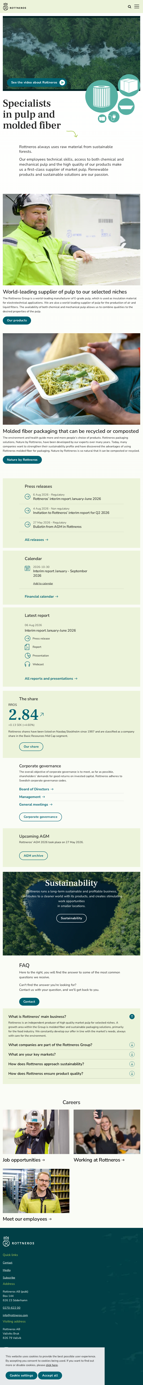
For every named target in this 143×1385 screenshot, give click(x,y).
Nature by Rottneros (22, 460)
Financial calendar (39, 596)
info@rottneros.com (15, 1315)
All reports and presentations (49, 678)
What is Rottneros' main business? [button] (37, 1016)
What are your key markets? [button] (31, 1054)
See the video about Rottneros (34, 82)
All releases (34, 540)
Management (30, 797)
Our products (17, 320)
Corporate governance (40, 817)
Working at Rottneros (97, 1160)
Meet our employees (25, 1219)
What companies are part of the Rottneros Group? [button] (50, 1044)
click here (52, 1365)
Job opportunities (21, 1160)
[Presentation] (28, 656)
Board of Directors (34, 789)
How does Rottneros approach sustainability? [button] (46, 1064)
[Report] (27, 647)
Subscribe (9, 1278)
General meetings (33, 804)
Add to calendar (43, 583)
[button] (138, 6)
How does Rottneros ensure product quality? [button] (45, 1073)
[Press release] (27, 638)
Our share (31, 746)
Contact (29, 1002)
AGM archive (33, 856)
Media (6, 1270)
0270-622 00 (11, 1308)
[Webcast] (27, 664)
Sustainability (71, 918)
